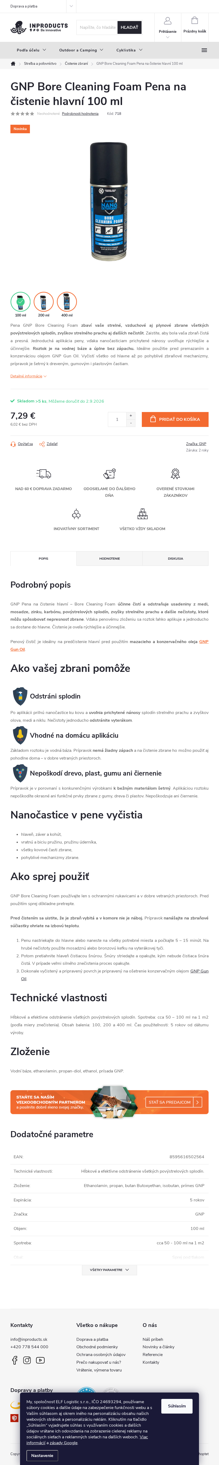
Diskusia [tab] (175, 558)
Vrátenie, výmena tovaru (99, 1370)
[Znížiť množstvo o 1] (130, 423)
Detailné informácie (26, 376)
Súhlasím (177, 1406)
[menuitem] (31, 50)
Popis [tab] (43, 558)
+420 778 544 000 (29, 1347)
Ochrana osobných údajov (101, 1355)
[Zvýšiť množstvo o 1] (130, 415)
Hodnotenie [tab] (109, 558)
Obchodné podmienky (97, 1347)
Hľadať (129, 27)
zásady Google (63, 1443)
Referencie (153, 1355)
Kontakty (151, 1362)
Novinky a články (158, 1347)
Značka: (196, 444)
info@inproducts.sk (28, 1339)
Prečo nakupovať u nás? (98, 1362)
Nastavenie (42, 1456)
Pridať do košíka (179, 419)
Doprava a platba (23, 6)
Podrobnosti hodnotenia (80, 114)
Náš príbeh (153, 1339)
